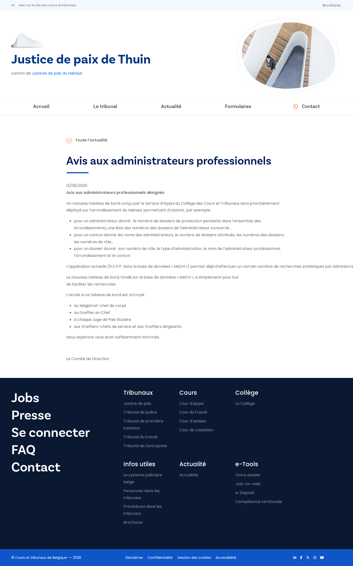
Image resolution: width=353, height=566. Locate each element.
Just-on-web (248, 484)
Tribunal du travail (140, 437)
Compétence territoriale (258, 501)
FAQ (23, 449)
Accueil (41, 106)
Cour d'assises (192, 421)
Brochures (332, 5)
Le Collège (245, 403)
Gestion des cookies (194, 557)
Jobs (25, 398)
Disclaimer (134, 557)
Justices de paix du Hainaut (57, 73)
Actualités (188, 475)
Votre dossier (248, 475)
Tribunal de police (140, 412)
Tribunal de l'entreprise (145, 446)
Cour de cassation (196, 430)
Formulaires (238, 106)
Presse (31, 415)
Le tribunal (105, 106)
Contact (311, 106)
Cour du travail (193, 412)
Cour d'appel (191, 403)
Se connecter (50, 432)
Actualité (171, 106)
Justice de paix (137, 403)
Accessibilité (226, 557)
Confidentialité (160, 557)
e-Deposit (245, 493)
